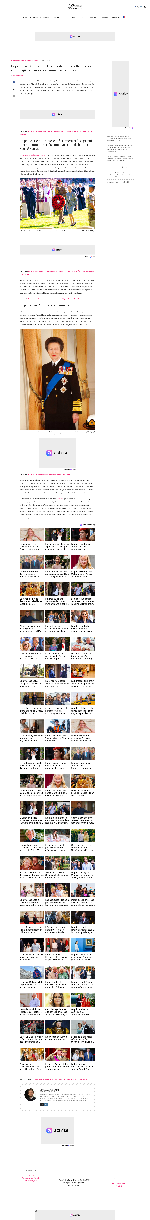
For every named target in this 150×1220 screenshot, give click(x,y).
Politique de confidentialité (31, 1178)
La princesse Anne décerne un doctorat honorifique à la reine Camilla (54, 298)
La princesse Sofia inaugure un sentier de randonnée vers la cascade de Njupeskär (120, 167)
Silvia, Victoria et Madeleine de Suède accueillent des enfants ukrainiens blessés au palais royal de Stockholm (120, 159)
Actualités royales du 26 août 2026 (118, 182)
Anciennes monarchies (73, 17)
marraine (58, 1079)
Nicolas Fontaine (18, 75)
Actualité (14, 60)
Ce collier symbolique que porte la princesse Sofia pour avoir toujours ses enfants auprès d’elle (119, 138)
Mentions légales (31, 1180)
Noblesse (92, 17)
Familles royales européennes (36, 17)
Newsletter (104, 17)
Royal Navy (85, 1079)
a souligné (59, 498)
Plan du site (31, 1175)
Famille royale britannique (28, 60)
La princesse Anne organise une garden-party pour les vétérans (51, 474)
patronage (66, 1079)
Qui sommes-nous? (119, 1183)
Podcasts (116, 17)
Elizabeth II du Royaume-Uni (44, 1079)
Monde (56, 17)
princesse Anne (75, 1079)
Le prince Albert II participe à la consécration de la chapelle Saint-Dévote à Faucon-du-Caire (120, 175)
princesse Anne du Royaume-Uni (33, 155)
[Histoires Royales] (75, 7)
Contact (119, 1186)
